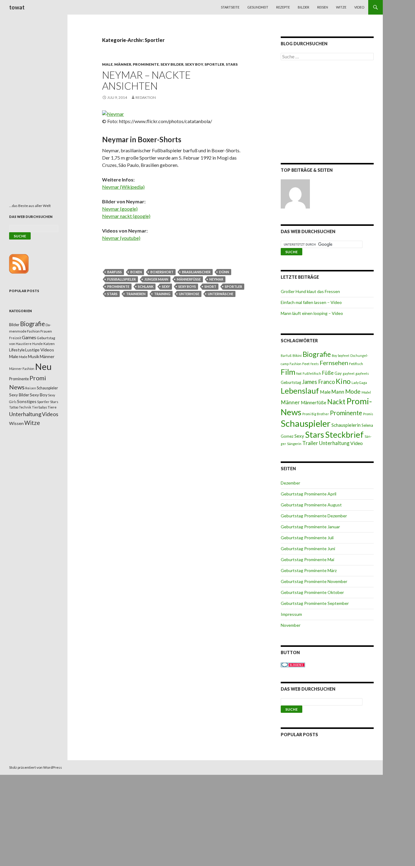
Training (162, 294)
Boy (334, 355)
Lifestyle (17, 349)
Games (29, 337)
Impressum (291, 614)
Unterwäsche (220, 294)
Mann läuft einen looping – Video (312, 313)
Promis (368, 414)
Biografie (317, 354)
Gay (338, 373)
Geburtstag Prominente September (315, 603)
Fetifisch (356, 363)
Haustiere (24, 344)
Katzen (49, 343)
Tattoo (13, 407)
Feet (306, 363)
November (290, 625)
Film (288, 371)
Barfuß (114, 272)
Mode (353, 391)
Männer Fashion (21, 369)
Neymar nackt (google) (126, 216)
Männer (122, 64)
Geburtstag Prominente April (308, 493)
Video (359, 7)
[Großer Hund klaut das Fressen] (295, 194)
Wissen (16, 423)
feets (314, 364)
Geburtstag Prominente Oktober (312, 592)
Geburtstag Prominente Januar (310, 526)
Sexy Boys (187, 286)
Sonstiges (26, 401)
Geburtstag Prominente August (311, 504)
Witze (341, 7)
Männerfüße (189, 279)
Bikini (297, 355)
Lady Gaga (359, 383)
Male (107, 64)
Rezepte (283, 7)
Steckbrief (344, 435)
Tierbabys (39, 407)
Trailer (310, 443)
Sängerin (294, 443)
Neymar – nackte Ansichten (146, 80)
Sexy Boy (194, 64)
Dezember (290, 482)
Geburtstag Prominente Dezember (314, 515)
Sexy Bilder (171, 64)
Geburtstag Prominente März (309, 570)
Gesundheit (257, 7)
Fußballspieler (121, 279)
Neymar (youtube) (121, 238)
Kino (343, 381)
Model (366, 392)
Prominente (146, 64)
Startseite (230, 7)
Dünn (224, 272)
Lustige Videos (39, 349)
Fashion (295, 364)
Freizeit (15, 338)
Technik (25, 407)
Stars (232, 64)
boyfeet (343, 355)
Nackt (336, 402)
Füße (328, 373)
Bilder (303, 7)
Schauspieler (306, 423)
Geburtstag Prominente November (314, 581)
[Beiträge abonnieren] (19, 263)
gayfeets (362, 373)
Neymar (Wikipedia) (123, 187)
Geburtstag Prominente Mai (307, 559)
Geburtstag (291, 382)
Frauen (46, 331)
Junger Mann (156, 279)
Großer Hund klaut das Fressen (310, 291)
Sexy (166, 286)
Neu (43, 366)
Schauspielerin (346, 425)
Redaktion (145, 97)
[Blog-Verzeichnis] (293, 664)
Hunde (37, 344)
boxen (136, 272)
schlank (145, 286)
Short (210, 286)
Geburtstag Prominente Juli (307, 537)
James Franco (318, 381)
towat (17, 7)
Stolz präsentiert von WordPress (35, 767)
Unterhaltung (334, 443)
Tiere (52, 407)
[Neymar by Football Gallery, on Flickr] (113, 113)
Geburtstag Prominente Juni (308, 548)
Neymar (216, 279)
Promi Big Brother (315, 414)
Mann (337, 392)
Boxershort (161, 272)
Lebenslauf (300, 390)
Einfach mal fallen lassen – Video (311, 302)
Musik (33, 356)
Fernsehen (334, 362)
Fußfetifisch (312, 373)
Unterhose (189, 294)
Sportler (214, 64)
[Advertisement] (327, 113)
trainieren (136, 294)
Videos (50, 414)
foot (299, 373)
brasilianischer (196, 272)
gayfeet (349, 373)
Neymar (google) (120, 209)
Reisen (322, 7)
